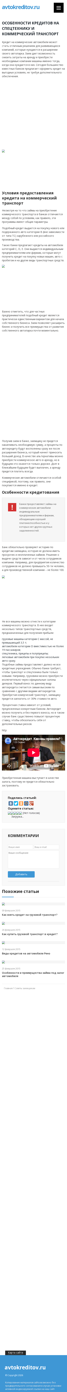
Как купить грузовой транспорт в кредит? (30, 934)
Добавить (21, 874)
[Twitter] (16, 803)
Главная (8, 988)
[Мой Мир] (26, 803)
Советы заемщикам (24, 988)
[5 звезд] (20, 813)
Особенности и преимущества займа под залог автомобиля (33, 974)
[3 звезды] (15, 813)
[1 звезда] (9, 813)
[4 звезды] (17, 813)
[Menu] (59, 8)
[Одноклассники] (21, 803)
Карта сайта (15, 1352)
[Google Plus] (31, 803)
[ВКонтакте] (11, 803)
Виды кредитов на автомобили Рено (26, 953)
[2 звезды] (12, 813)
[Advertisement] (33, 114)
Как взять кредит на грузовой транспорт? (29, 914)
